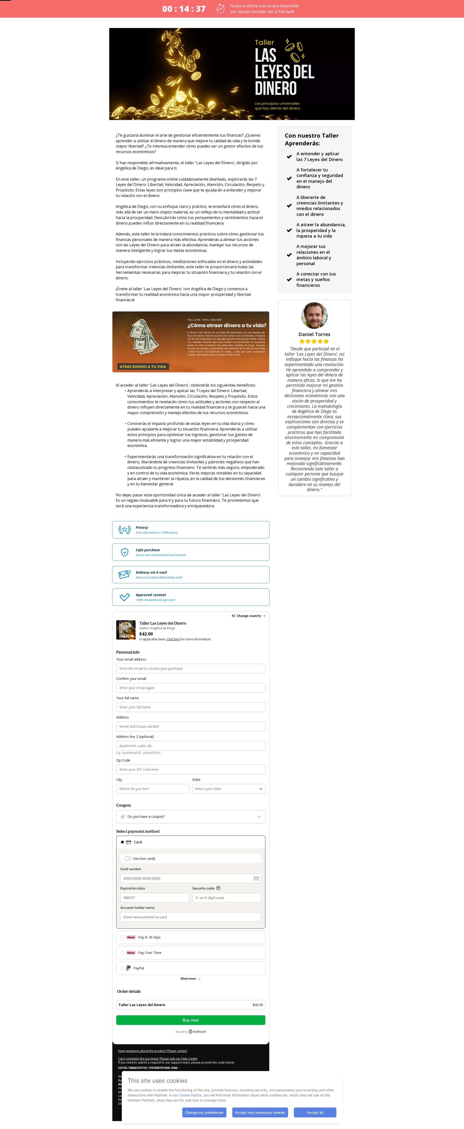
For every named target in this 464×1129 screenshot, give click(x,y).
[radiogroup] (190, 905)
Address (122, 717)
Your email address (131, 659)
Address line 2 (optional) (135, 736)
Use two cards (144, 858)
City (119, 779)
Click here (173, 639)
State (196, 779)
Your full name (127, 698)
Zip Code (123, 760)
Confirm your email (131, 678)
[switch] (127, 859)
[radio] (122, 842)
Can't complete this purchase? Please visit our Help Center (158, 1059)
